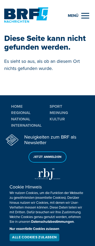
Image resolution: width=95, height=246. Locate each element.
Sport (56, 106)
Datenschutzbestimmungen (52, 222)
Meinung (59, 112)
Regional (21, 112)
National (20, 119)
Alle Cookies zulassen (34, 237)
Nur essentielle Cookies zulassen (34, 229)
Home (17, 106)
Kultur (57, 119)
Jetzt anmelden (47, 157)
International (26, 125)
